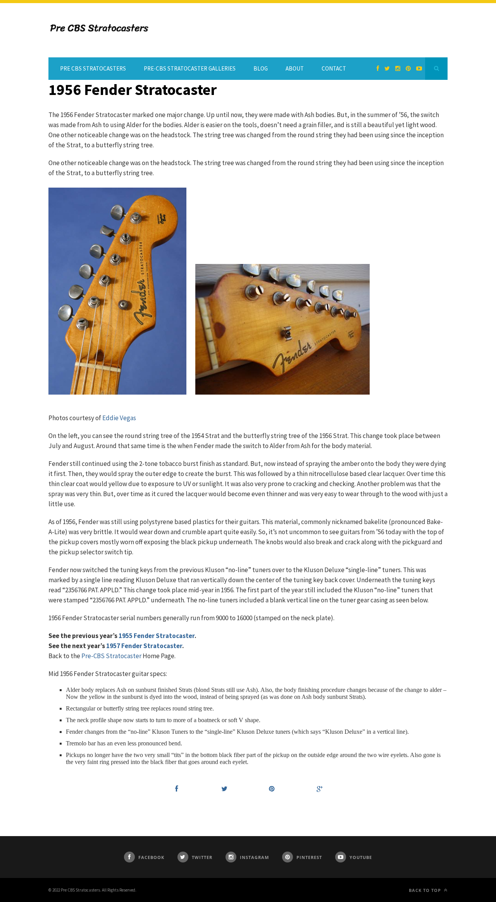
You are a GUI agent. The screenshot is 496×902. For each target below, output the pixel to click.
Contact (334, 68)
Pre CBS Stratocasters (93, 68)
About (295, 68)
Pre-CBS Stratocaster (111, 656)
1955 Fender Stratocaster (157, 635)
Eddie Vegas (119, 418)
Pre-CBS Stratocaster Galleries (190, 68)
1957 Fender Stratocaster (144, 646)
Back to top (426, 890)
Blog (260, 68)
